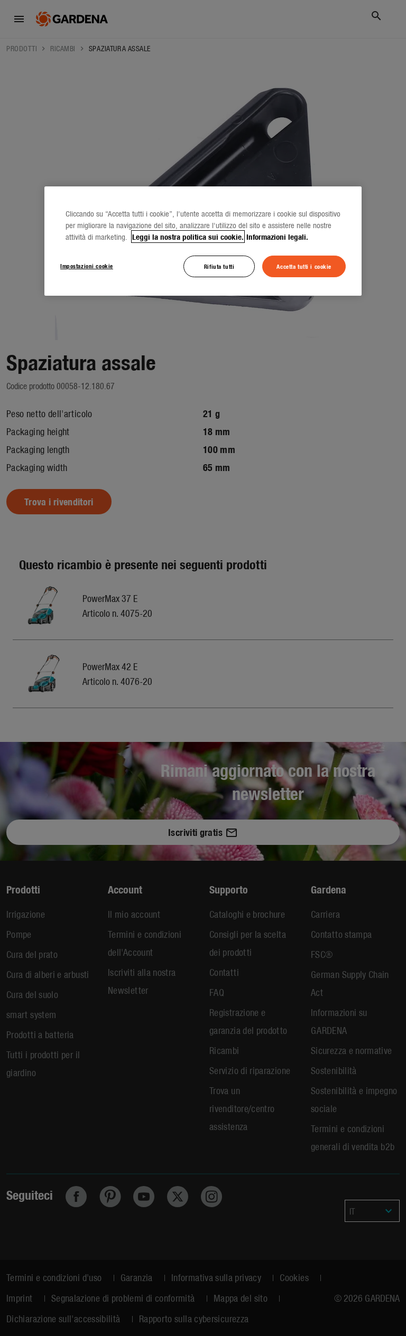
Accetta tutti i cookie (303, 265)
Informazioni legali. (277, 236)
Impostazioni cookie (86, 265)
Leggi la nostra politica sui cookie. (188, 236)
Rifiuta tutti (219, 265)
